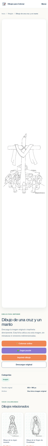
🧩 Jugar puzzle (24, 351)
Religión (10, 14)
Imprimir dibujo (24, 358)
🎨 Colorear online (24, 344)
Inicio (3, 14)
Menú (43, 4)
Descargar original (24, 365)
